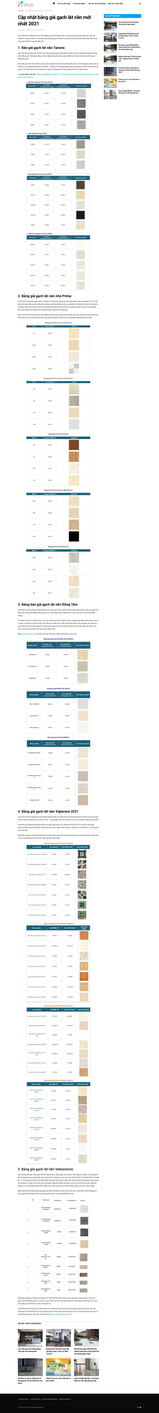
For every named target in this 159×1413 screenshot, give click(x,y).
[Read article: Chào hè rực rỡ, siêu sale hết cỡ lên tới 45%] (58, 1367)
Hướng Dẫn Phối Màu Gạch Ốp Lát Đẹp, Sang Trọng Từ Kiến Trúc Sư (57, 1351)
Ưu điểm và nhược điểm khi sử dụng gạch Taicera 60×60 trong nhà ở (30, 1380)
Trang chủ (21, 10)
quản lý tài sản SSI (65, 1399)
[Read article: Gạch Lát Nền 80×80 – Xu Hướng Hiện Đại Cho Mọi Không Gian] (86, 1367)
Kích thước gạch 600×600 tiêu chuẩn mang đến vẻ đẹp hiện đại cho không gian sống (86, 1351)
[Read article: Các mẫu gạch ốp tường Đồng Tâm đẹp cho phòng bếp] (30, 1338)
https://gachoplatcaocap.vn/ (61, 1314)
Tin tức (22, 30)
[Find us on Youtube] (140, 1407)
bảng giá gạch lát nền (30, 634)
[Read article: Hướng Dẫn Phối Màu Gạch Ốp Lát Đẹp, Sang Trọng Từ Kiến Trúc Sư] (58, 1338)
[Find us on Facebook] (137, 1407)
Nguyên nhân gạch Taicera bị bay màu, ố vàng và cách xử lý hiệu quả (129, 59)
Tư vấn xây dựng (79, 4)
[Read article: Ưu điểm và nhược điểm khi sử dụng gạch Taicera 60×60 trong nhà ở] (30, 1367)
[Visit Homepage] (25, 3)
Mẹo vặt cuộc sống (115, 4)
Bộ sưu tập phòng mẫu (97, 4)
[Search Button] (140, 3)
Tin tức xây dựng (63, 4)
